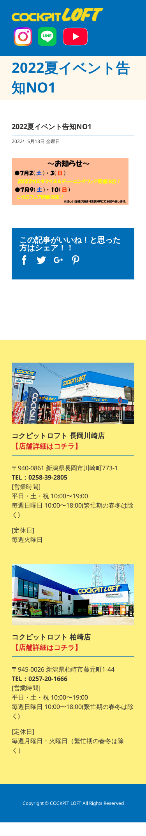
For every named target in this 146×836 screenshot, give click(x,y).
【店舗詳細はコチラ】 (47, 445)
